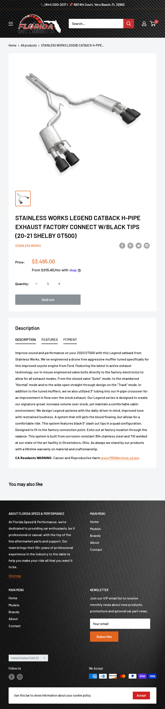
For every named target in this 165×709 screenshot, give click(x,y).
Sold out (48, 299)
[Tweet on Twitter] (139, 245)
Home (13, 45)
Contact (96, 549)
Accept (141, 695)
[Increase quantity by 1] (59, 283)
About (94, 542)
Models (95, 529)
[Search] (128, 23)
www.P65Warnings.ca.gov (120, 458)
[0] (153, 23)
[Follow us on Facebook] (12, 677)
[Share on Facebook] (122, 245)
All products (29, 45)
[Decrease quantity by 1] (36, 283)
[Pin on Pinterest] (130, 245)
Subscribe (104, 636)
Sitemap (15, 576)
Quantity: (22, 284)
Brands (95, 535)
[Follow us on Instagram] (20, 677)
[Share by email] (147, 245)
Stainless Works (28, 246)
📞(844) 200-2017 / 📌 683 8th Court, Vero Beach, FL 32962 (83, 4)
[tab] (25, 340)
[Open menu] (11, 24)
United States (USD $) (24, 658)
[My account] (144, 23)
